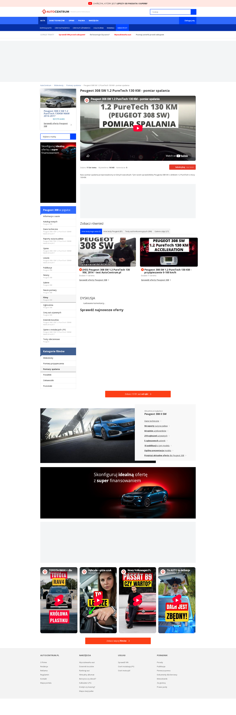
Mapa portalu (45, 683)
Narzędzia (93, 20)
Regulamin (44, 674)
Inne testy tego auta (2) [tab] (91, 231)
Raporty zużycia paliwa (57, 240)
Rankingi (110, 28)
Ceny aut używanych (81, 28)
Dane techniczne (57, 20)
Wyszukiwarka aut (87, 662)
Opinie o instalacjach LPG (57, 331)
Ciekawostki (48, 380)
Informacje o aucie (51, 216)
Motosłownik (162, 679)
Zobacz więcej (116, 641)
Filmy (47, 298)
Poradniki (47, 374)
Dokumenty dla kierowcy (167, 674)
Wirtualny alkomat (86, 674)
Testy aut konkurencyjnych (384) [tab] (138, 231)
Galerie (47, 283)
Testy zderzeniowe (51, 340)
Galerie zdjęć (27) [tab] (162, 231)
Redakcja (44, 666)
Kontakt (43, 679)
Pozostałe (47, 386)
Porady (160, 662)
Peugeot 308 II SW (155, 414)
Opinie (71, 20)
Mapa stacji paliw (86, 691)
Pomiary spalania (51, 369)
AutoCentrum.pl (55, 11)
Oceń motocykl (124, 670)
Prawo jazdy (162, 687)
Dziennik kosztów (57, 322)
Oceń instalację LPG (126, 666)
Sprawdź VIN (123, 662)
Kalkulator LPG (85, 683)
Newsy (47, 276)
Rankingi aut (84, 670)
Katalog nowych (50, 222)
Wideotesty (122, 28)
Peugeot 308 (50, 210)
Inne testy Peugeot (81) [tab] (113, 231)
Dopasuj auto (45, 28)
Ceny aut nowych (62, 28)
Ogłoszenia (98, 28)
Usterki (57, 260)
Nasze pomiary (50, 291)
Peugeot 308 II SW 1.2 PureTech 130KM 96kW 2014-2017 (57, 113)
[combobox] (58, 136)
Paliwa (81, 20)
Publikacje (47, 268)
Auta (42, 20)
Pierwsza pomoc (164, 670)
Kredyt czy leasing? (87, 687)
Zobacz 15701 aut (136, 394)
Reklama (44, 670)
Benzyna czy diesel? (87, 679)
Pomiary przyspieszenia (53, 363)
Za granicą (161, 683)
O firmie (43, 662)
